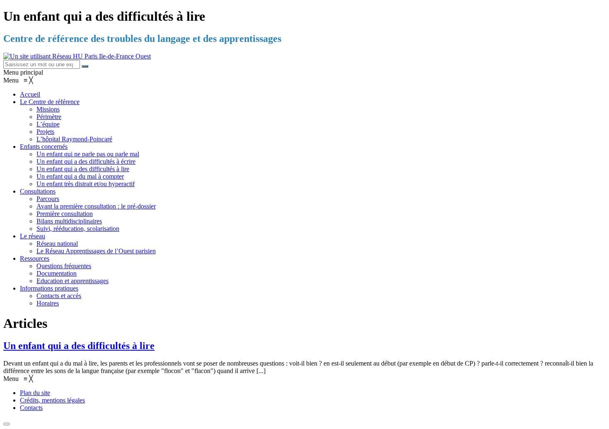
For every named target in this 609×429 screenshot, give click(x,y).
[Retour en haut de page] (6, 424)
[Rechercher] (85, 66)
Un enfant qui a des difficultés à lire (79, 345)
